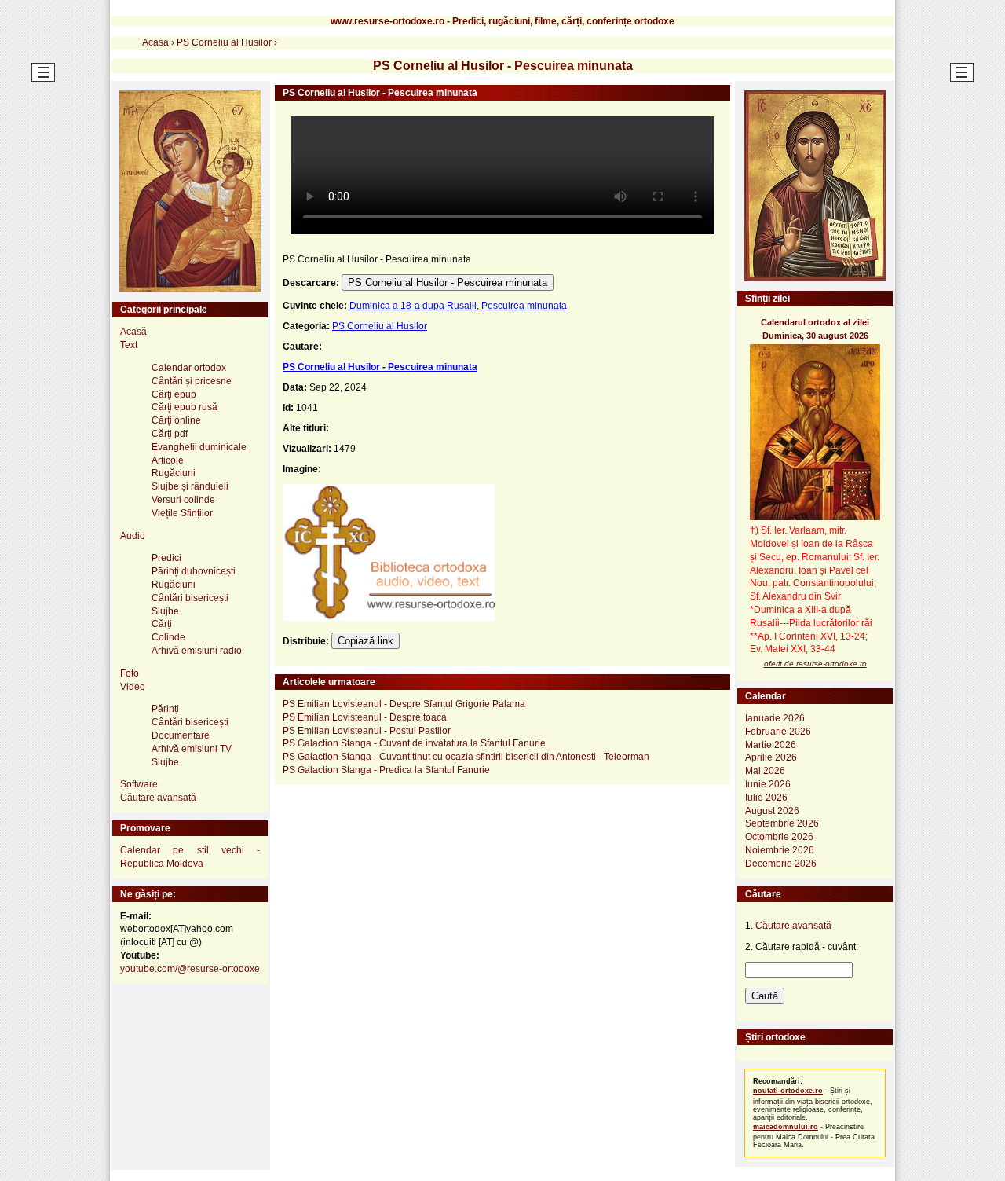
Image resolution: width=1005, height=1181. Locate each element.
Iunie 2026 (768, 784)
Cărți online (176, 420)
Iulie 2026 (766, 797)
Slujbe (165, 611)
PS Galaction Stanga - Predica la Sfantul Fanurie (386, 770)
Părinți (165, 708)
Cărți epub (174, 394)
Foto (129, 673)
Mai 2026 (765, 770)
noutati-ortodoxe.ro (788, 1091)
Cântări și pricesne (192, 381)
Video (132, 686)
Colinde (168, 637)
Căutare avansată (158, 797)
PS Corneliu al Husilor (379, 326)
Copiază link (365, 641)
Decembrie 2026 (781, 863)
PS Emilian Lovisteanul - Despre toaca (365, 717)
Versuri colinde (183, 499)
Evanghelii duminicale (199, 447)
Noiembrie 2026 (779, 850)
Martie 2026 (770, 744)
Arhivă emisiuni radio (197, 650)
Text (128, 344)
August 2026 (772, 810)
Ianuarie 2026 (775, 718)
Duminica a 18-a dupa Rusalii (413, 305)
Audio (132, 535)
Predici (166, 557)
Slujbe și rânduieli (190, 486)
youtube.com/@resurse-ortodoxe (190, 968)
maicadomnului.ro (785, 1127)
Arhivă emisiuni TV (192, 748)
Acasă (133, 331)
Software (139, 784)
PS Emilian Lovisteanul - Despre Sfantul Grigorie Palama (404, 704)
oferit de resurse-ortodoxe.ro (815, 663)
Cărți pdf (170, 433)
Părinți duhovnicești (194, 571)
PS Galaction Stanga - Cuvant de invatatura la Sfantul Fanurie (414, 743)
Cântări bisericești (190, 597)
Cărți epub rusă (184, 407)
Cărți (162, 623)
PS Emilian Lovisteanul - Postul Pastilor (367, 730)
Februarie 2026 (778, 731)
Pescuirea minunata (524, 305)
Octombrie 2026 (779, 836)
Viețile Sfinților (182, 513)
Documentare (181, 735)
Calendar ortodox (189, 367)
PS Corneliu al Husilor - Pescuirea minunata (447, 282)
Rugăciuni (174, 473)
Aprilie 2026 (771, 757)
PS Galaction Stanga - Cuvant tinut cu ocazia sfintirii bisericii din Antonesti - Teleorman (466, 756)
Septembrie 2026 (782, 823)
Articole (168, 460)
